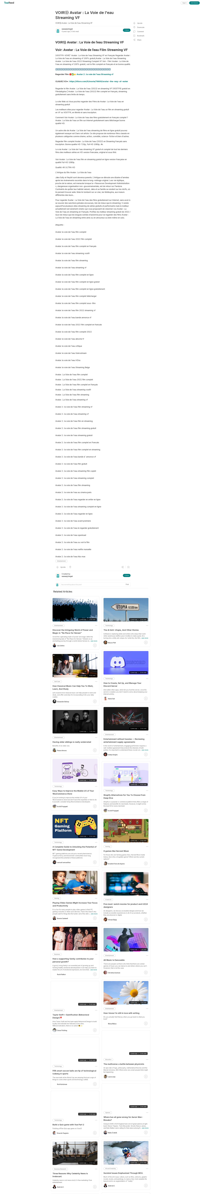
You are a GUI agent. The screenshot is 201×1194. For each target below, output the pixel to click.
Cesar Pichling (62, 1030)
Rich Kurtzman (62, 1084)
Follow (127, 30)
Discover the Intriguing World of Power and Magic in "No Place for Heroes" (73, 631)
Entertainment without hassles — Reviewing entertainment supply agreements (124, 740)
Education (108, 1059)
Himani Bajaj (112, 920)
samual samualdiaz (64, 862)
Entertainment (61, 561)
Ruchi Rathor (61, 974)
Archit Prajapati (113, 811)
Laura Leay (111, 1077)
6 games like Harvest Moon (116, 851)
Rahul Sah (111, 699)
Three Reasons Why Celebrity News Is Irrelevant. (70, 1175)
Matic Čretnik (112, 1133)
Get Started (194, 3)
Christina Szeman (114, 973)
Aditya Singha (112, 755)
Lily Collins (60, 646)
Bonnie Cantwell (62, 918)
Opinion (107, 1112)
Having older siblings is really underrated (72, 742)
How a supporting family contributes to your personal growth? (73, 960)
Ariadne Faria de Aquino (116, 864)
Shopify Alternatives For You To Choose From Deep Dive (124, 796)
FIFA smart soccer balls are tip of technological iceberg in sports (74, 1072)
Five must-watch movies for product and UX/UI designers (126, 905)
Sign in (184, 3)
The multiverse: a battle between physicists (124, 1064)
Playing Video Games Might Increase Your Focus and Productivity (75, 904)
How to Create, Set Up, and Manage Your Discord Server (122, 684)
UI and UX (108, 899)
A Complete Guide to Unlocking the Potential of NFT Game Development (74, 848)
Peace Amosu (62, 750)
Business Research (60, 1169)
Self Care (57, 681)
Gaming (107, 846)
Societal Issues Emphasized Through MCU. (123, 1173)
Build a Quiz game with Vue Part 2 (68, 1125)
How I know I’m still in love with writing (121, 1013)
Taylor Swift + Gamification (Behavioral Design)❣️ (71, 1016)
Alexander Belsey (63, 702)
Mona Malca (112, 1024)
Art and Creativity (110, 1168)
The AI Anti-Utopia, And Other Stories (121, 630)
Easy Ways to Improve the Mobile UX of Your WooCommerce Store (73, 792)
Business (57, 954)
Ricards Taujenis (63, 1133)
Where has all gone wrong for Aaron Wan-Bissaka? (123, 1118)
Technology (109, 625)
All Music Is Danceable (114, 960)
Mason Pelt (112, 643)
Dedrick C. (111, 1186)
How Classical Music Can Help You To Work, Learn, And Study (73, 687)
